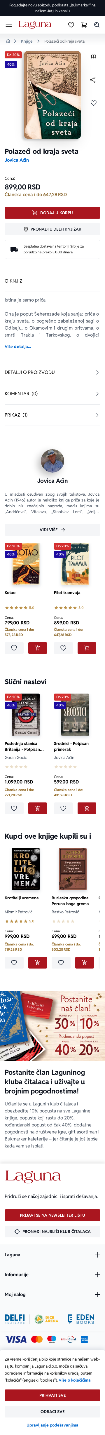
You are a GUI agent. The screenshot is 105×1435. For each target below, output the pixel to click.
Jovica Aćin (17, 160)
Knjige (27, 41)
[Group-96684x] (81, 1319)
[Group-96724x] (68, 1339)
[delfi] (15, 1319)
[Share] (93, 80)
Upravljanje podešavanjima (52, 1425)
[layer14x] (84, 1339)
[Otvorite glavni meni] (9, 25)
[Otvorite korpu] (84, 24)
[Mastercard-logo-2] (37, 1339)
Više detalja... (18, 346)
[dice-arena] (46, 1319)
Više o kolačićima (75, 1380)
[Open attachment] (93, 58)
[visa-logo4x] (16, 1339)
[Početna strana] (36, 25)
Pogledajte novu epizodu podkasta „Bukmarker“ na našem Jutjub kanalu (52, 8)
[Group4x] (51, 1339)
